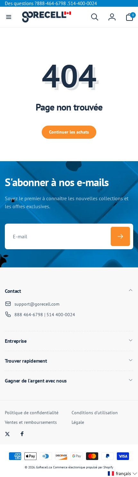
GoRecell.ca (44, 467)
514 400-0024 (61, 314)
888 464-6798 (28, 314)
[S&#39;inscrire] (120, 236)
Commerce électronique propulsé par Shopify (83, 467)
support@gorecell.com (36, 304)
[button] (9, 17)
